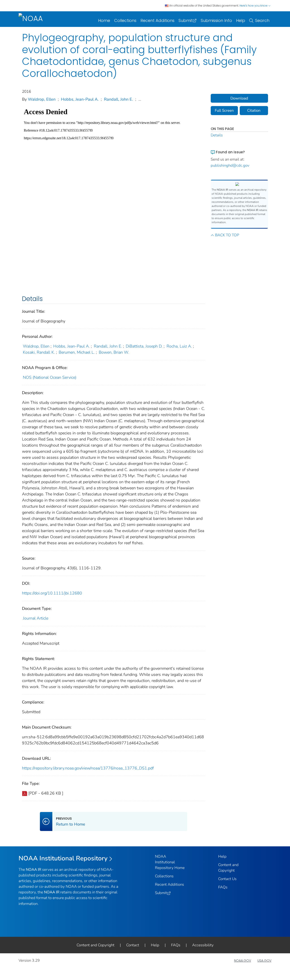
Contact (132, 945)
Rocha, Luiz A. (179, 346)
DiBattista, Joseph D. (144, 346)
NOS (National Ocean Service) (49, 377)
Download (239, 98)
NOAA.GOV (242, 960)
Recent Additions (157, 20)
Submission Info (216, 20)
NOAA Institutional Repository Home (170, 862)
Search (262, 20)
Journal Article (35, 618)
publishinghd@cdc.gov (230, 165)
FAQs (222, 887)
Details (217, 135)
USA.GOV (264, 960)
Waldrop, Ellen (42, 99)
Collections (125, 20)
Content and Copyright (95, 945)
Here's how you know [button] (253, 5)
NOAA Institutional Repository (63, 858)
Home (104, 20)
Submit (186, 20)
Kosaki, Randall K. (39, 352)
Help (240, 20)
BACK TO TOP (227, 235)
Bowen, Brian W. (114, 352)
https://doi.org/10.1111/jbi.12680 (52, 593)
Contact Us (227, 878)
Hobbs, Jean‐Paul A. (80, 99)
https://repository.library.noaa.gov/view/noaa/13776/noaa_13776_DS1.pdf (88, 768)
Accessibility (203, 945)
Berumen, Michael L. (77, 352)
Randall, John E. (118, 99)
